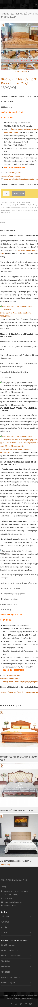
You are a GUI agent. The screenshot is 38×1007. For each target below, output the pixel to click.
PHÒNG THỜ (5, 967)
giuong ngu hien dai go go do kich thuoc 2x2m (15, 207)
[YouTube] (30, 1004)
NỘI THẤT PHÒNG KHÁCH (10, 956)
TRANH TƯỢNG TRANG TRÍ (11, 977)
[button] (12, 66)
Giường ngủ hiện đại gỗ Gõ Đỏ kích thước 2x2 (20, 205)
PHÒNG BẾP (5, 972)
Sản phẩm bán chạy (8, 945)
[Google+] (16, 1004)
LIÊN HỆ (4, 933)
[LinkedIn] (21, 1004)
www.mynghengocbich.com (11, 176)
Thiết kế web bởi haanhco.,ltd (24, 999)
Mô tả (2, 223)
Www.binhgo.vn (14, 173)
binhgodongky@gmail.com (13, 902)
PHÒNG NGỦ (11, 202)
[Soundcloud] (26, 1004)
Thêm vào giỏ (18, 193)
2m (35, 205)
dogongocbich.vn (10, 905)
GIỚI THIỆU (5, 916)
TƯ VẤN (4, 927)
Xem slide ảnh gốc (20, 72)
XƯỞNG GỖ (5, 922)
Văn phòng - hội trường (9, 950)
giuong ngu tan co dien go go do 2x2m (18, 210)
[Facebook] (12, 1004)
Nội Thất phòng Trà (8, 983)
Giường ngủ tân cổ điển (23, 202)
